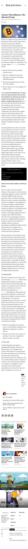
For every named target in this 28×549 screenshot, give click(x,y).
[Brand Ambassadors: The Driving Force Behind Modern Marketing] (20, 426)
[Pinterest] (9, 415)
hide (19, 169)
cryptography (14, 279)
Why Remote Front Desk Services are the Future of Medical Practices (20, 445)
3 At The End (5, 178)
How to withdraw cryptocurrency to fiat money (13, 408)
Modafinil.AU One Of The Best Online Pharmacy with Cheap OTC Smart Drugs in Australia (19, 460)
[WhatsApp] (12, 415)
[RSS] (2, 536)
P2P (25, 101)
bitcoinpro (15, 64)
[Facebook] (2, 415)
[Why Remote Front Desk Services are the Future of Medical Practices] (20, 439)
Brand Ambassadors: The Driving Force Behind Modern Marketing (19, 432)
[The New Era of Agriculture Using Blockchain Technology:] (7, 426)
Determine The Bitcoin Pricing (23, 378)
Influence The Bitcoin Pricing (23, 384)
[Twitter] (5, 415)
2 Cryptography (6, 176)
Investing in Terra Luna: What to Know (13, 400)
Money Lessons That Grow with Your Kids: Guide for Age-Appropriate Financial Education (7, 460)
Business (3, 502)
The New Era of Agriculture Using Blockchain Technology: (5, 432)
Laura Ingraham (12, 393)
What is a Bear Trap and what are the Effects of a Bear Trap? (13, 403)
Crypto (2, 19)
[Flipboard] (2, 533)
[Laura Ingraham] (5, 393)
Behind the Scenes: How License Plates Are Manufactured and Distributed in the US (7, 445)
